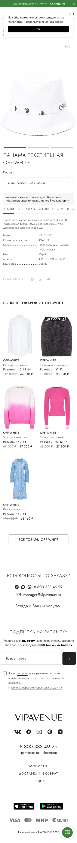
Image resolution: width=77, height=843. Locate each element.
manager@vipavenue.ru (42, 594)
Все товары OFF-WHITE (38, 539)
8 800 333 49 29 (48, 587)
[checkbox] (38, 680)
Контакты (38, 766)
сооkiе (59, 22)
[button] (15, 147)
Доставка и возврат (38, 773)
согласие (22, 673)
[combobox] (38, 182)
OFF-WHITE (45, 235)
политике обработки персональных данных (36, 687)
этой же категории (57, 200)
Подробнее (57, 4)
